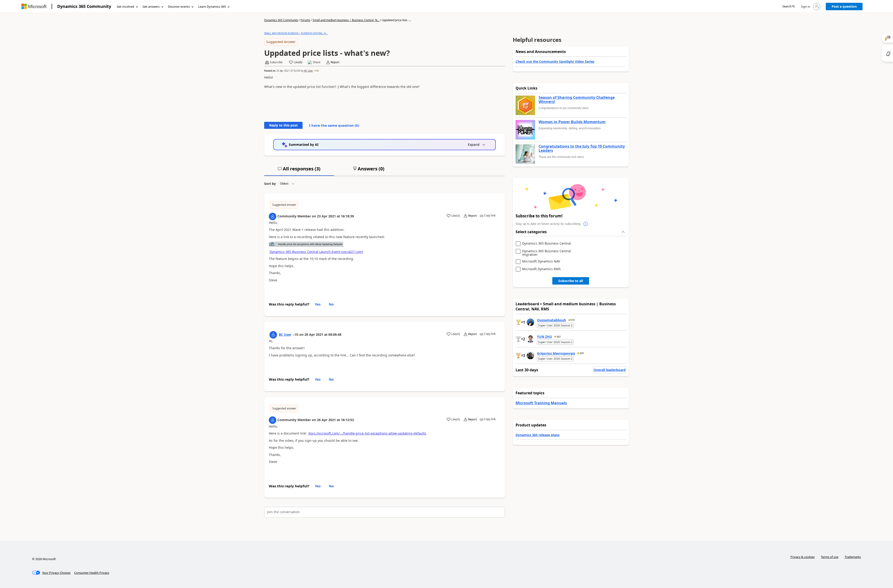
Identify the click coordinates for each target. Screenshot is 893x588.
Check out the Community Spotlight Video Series (555, 61)
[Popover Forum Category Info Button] (586, 224)
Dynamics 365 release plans (538, 435)
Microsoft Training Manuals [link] (541, 402)
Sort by (270, 183)
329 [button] (582, 353)
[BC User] (273, 335)
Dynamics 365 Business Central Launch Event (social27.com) (316, 251)
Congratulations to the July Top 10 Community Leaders (582, 148)
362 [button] (558, 336)
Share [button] (316, 62)
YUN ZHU (544, 336)
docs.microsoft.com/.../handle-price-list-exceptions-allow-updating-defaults (367, 433)
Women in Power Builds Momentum (572, 122)
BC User (308, 70)
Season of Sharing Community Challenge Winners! (577, 100)
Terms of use (829, 557)
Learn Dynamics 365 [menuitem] (212, 6)
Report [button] (335, 62)
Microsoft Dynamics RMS (541, 269)
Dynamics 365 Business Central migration (546, 252)
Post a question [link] (844, 6)
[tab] (299, 171)
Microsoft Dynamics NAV (541, 261)
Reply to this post (283, 125)
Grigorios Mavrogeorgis (556, 353)
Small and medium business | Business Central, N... (346, 20)
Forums (305, 20)
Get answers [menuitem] (151, 6)
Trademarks (853, 557)
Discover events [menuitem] (179, 6)
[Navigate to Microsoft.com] (34, 6)
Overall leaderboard (610, 370)
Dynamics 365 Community (84, 6)
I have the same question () (334, 125)
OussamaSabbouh (551, 320)
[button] (788, 6)
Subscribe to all (570, 281)
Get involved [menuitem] (125, 6)
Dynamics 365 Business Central (546, 244)
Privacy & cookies (802, 557)
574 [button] (572, 320)
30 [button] (317, 70)
